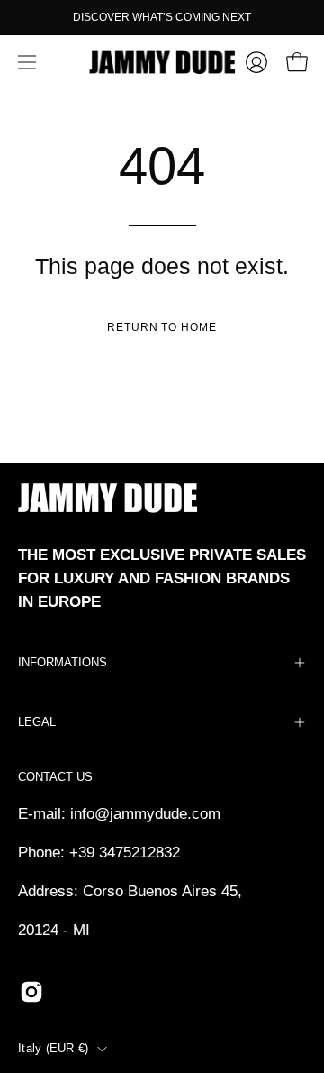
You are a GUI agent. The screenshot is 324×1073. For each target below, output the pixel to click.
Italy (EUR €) (53, 1048)
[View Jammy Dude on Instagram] (31, 991)
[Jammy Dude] (162, 62)
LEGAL (37, 722)
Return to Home (162, 327)
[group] (162, 17)
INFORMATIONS (62, 662)
